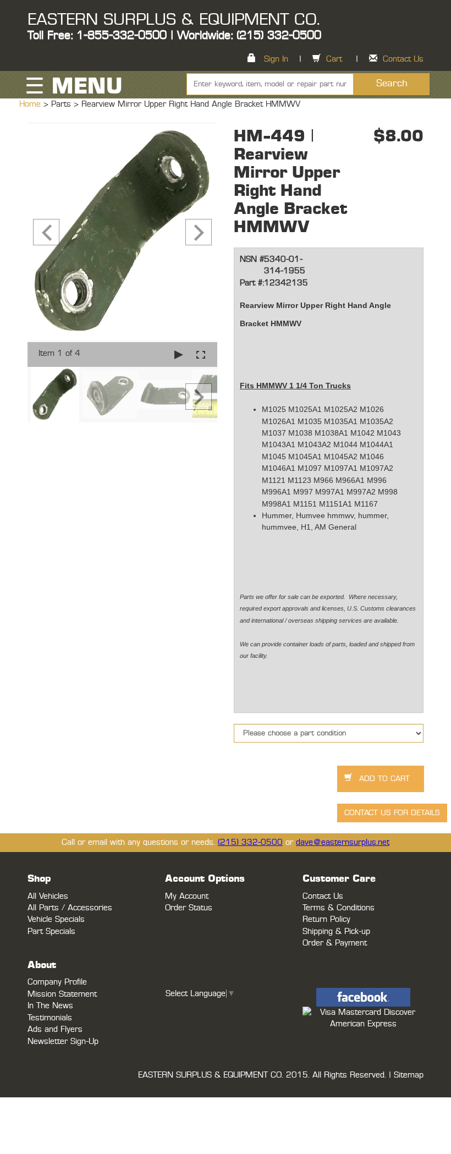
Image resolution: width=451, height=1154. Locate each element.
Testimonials (50, 1018)
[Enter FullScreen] (200, 354)
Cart (334, 59)
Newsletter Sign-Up (63, 1041)
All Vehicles (48, 896)
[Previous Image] (46, 232)
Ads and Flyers (55, 1029)
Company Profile (57, 982)
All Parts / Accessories (70, 908)
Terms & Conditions (338, 908)
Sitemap (409, 1075)
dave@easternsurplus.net (342, 842)
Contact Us (403, 59)
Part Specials (51, 931)
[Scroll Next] (198, 396)
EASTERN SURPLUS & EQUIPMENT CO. (174, 20)
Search (392, 84)
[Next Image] (198, 232)
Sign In (276, 59)
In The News (50, 1006)
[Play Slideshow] (178, 354)
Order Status (188, 908)
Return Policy (326, 919)
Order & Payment (334, 943)
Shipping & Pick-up (336, 931)
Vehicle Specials (56, 919)
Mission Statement (62, 994)
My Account (186, 896)
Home (31, 104)
